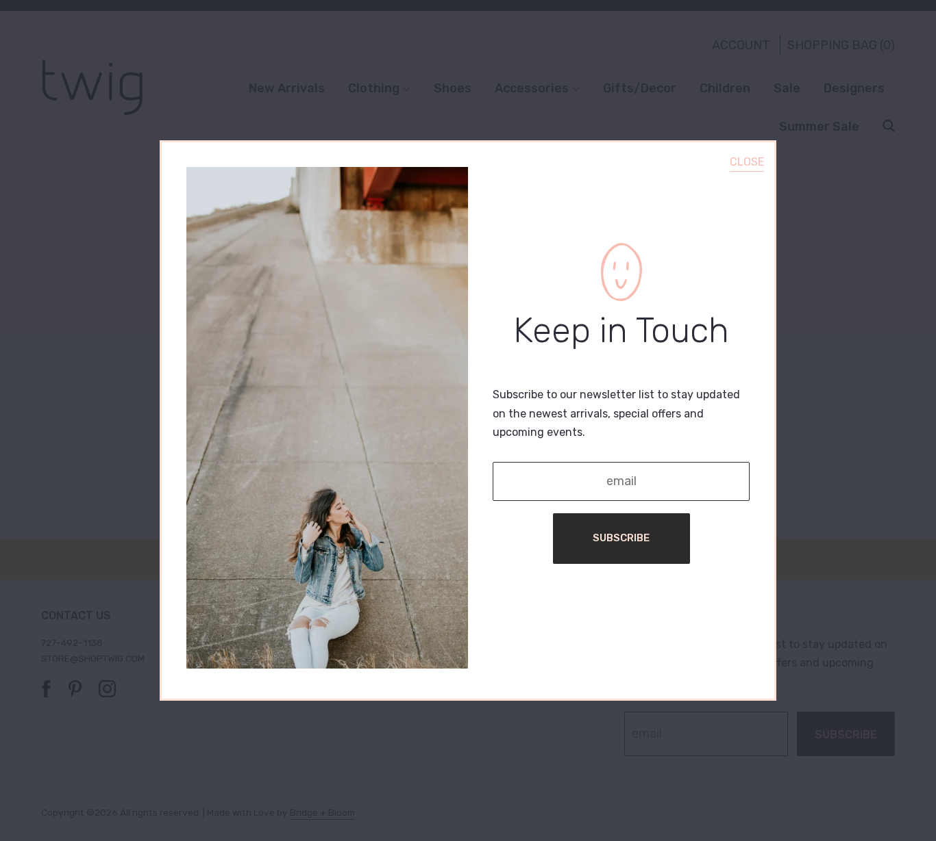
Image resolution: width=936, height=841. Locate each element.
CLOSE (747, 161)
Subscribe (621, 538)
